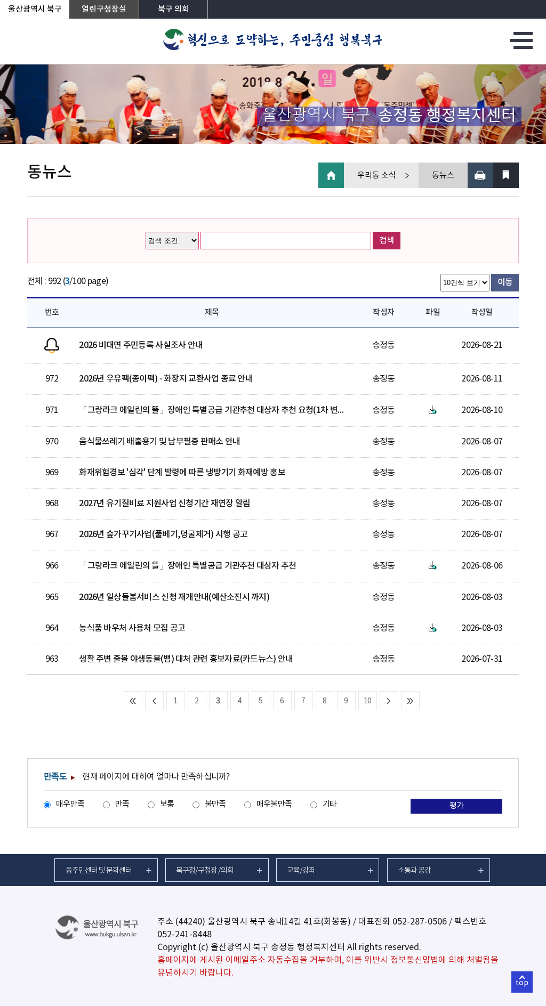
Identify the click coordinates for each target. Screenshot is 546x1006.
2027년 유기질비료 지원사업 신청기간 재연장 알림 (164, 503)
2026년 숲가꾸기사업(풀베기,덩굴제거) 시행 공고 (163, 534)
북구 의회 (173, 9)
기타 (330, 804)
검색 (386, 240)
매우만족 (70, 804)
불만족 (215, 804)
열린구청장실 (104, 9)
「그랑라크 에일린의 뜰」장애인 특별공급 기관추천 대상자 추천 (187, 566)
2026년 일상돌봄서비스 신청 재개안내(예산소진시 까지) (174, 597)
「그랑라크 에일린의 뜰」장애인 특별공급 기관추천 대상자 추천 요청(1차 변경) (213, 410)
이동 (505, 282)
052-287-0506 (419, 922)
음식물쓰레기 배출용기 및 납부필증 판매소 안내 (159, 442)
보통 (167, 804)
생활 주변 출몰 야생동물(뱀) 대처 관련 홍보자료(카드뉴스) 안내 (186, 659)
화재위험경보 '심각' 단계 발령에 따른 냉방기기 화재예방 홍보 (182, 472)
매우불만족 (274, 804)
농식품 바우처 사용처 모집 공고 (132, 628)
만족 (122, 804)
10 (368, 701)
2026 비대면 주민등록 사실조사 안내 (141, 345)
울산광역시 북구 (35, 9)
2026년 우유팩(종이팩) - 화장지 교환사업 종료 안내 (166, 379)
